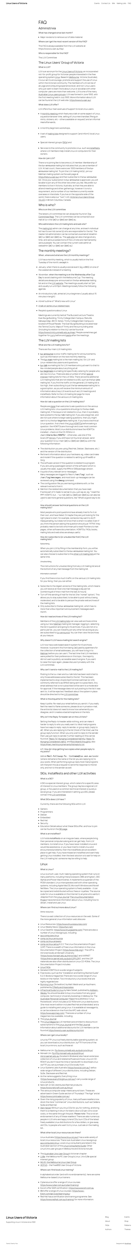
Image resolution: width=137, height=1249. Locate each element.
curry (52, 335)
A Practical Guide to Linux (52, 990)
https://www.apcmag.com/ (52, 1013)
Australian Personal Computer (54, 998)
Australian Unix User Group (56, 1153)
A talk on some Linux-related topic (54, 305)
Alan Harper (45, 1107)
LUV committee (71, 694)
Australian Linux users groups (52, 94)
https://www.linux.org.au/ (66, 1137)
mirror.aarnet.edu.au (49, 1056)
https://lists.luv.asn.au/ (48, 177)
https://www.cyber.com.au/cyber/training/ (59, 1185)
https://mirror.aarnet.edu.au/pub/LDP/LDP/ (60, 958)
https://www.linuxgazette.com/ (68, 929)
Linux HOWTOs (75, 423)
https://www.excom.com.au (81, 1188)
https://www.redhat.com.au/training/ (57, 1199)
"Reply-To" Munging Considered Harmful (67, 738)
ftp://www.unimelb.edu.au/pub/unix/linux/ (74, 1050)
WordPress (128, 1243)
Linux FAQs (45, 967)
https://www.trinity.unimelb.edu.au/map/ (56, 332)
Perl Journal (84, 1024)
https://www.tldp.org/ (73, 950)
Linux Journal (63, 897)
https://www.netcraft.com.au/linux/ (56, 1087)
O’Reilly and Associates (63, 987)
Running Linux (46, 984)
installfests (94, 148)
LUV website (57, 283)
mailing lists (53, 133)
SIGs (65, 142)
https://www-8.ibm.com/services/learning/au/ (62, 1192)
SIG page (63, 829)
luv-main (48, 359)
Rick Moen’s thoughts (80, 741)
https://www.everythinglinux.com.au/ (58, 1079)
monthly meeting (50, 113)
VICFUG (43, 1165)
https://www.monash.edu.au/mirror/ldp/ (59, 955)
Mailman (57, 624)
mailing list (47, 228)
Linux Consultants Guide (74, 1145)
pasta (68, 335)
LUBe (42, 1156)
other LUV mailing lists (83, 554)
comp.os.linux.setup (49, 944)
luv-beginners (46, 371)
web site (70, 237)
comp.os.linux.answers (50, 941)
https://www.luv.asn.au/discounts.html (66, 1030)
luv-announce (46, 353)
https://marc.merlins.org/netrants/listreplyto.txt (62, 744)
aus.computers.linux (49, 935)
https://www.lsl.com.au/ (79, 1067)
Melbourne (74, 77)
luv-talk (43, 365)
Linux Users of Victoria (16, 3)
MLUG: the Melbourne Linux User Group (58, 1162)
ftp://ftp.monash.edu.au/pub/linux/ (68, 1053)
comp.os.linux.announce (51, 938)
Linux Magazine (51, 1021)
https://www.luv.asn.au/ (80, 100)
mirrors (52, 438)
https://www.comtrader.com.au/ (55, 1096)
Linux (57, 77)
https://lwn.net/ (66, 927)
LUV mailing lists (62, 621)
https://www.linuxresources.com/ (71, 924)
